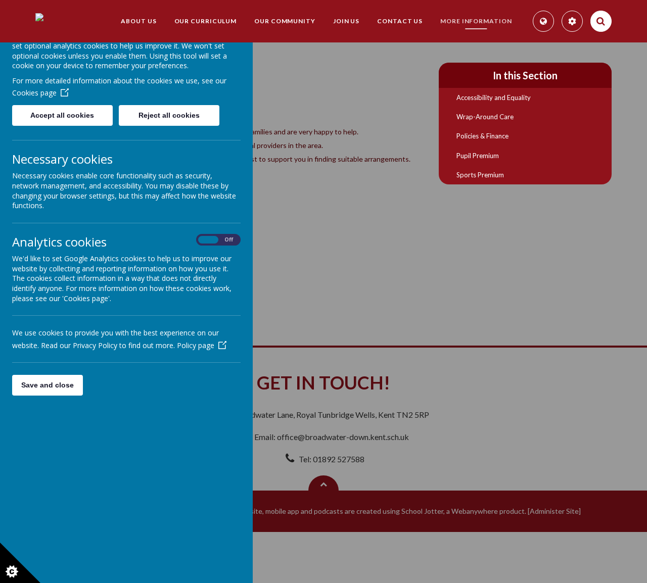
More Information (476, 21)
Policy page (195, 345)
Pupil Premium (477, 156)
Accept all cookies (62, 115)
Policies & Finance (482, 136)
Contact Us (400, 21)
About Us (138, 21)
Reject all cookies (169, 115)
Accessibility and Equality (493, 97)
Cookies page (34, 93)
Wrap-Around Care (485, 117)
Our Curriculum (205, 21)
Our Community (284, 21)
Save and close (47, 385)
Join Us (346, 21)
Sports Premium (480, 175)
